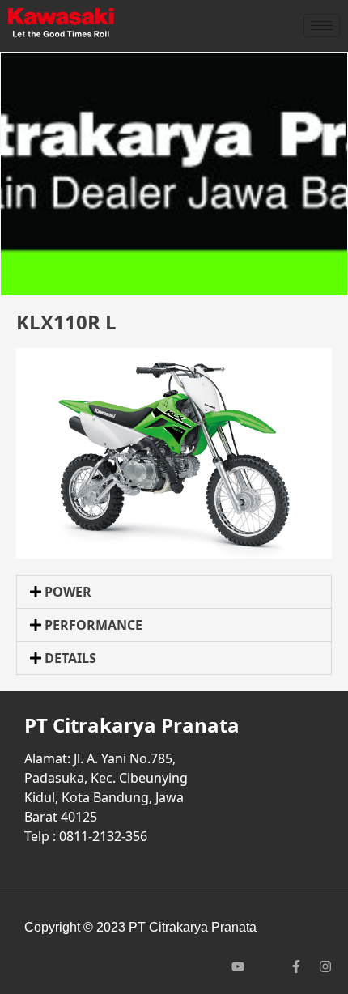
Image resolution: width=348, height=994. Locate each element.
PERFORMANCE (93, 625)
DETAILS (70, 658)
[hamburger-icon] (321, 25)
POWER (68, 592)
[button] (174, 592)
